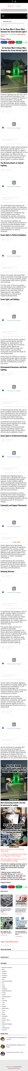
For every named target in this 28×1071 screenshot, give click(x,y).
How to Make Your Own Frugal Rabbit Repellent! (6, 932)
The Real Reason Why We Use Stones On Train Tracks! (6, 910)
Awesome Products (7, 967)
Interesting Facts (7, 21)
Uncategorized (5, 1028)
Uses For (4, 1030)
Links (3, 1002)
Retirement (5, 1016)
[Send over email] (18, 42)
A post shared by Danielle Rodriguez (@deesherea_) (14, 272)
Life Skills (4, 1000)
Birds (3, 969)
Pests (3, 1010)
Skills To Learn (5, 1020)
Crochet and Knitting (7, 981)
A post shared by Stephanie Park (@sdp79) (14, 472)
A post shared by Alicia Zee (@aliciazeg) (14, 143)
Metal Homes (5, 1008)
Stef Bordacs (4, 914)
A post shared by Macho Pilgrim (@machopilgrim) (14, 336)
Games (4, 987)
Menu (3, 16)
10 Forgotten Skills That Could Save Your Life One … (16, 1038)
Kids (3, 998)
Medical (4, 1006)
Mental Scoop (14, 6)
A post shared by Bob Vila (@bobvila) (14, 608)
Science (4, 1018)
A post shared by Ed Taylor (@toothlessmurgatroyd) (14, 406)
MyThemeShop (16, 1068)
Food (3, 985)
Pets (3, 1012)
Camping (4, 971)
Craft (3, 979)
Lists (3, 1004)
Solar (3, 1022)
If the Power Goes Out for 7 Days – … (15, 1052)
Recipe (4, 1014)
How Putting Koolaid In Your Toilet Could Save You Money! (21, 933)
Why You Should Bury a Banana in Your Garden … (15, 1046)
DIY (3, 983)
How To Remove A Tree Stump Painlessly (12, 850)
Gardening (4, 989)
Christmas (4, 975)
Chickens (4, 973)
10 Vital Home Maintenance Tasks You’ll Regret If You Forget (14, 855)
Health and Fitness (6, 991)
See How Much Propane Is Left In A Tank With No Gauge (13, 860)
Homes (4, 994)
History (4, 993)
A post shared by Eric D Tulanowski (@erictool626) (14, 744)
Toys (3, 1026)
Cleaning (4, 977)
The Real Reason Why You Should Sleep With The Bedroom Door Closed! (21, 910)
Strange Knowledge (7, 1024)
